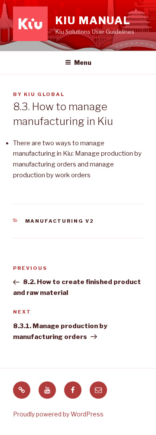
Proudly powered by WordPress (58, 414)
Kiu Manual (93, 20)
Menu (82, 62)
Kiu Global (44, 94)
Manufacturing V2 (59, 221)
